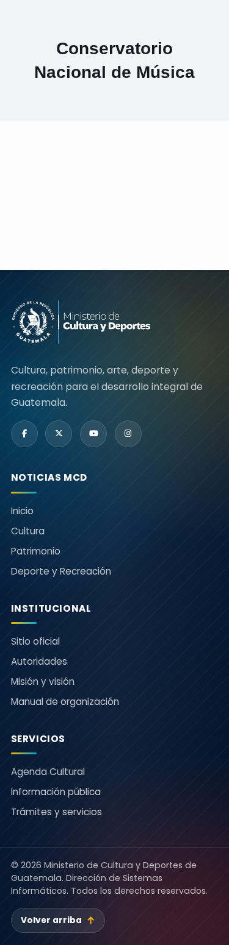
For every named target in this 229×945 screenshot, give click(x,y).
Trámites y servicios (56, 811)
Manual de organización (65, 701)
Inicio (22, 510)
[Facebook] (24, 433)
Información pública (56, 791)
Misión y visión (43, 681)
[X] (58, 433)
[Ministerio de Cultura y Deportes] (81, 322)
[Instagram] (128, 433)
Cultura (28, 531)
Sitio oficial (35, 641)
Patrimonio (35, 551)
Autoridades (39, 661)
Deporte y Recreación (61, 571)
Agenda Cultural (48, 771)
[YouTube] (93, 433)
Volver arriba (58, 920)
